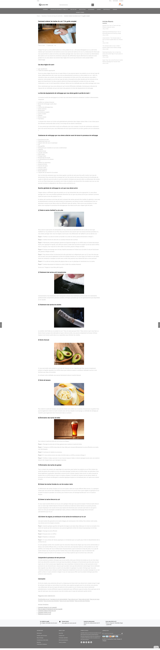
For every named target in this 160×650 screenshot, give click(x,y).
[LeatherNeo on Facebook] (84, 642)
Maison (38, 16)
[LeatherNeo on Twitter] (81, 642)
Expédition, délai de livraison (42, 635)
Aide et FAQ (61, 633)
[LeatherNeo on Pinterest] (86, 642)
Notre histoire (39, 633)
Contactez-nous (61, 635)
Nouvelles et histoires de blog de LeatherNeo (52, 16)
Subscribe (122, 633)
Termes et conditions (62, 642)
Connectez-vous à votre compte (42, 640)
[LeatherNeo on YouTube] (91, 642)
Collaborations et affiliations (42, 644)
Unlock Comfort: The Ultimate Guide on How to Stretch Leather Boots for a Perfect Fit (112, 39)
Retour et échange (40, 637)
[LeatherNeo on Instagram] (89, 642)
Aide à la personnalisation (63, 640)
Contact (38, 0)
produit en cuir (69, 50)
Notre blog (39, 642)
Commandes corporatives (63, 637)
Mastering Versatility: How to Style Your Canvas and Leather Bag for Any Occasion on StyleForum (112, 53)
